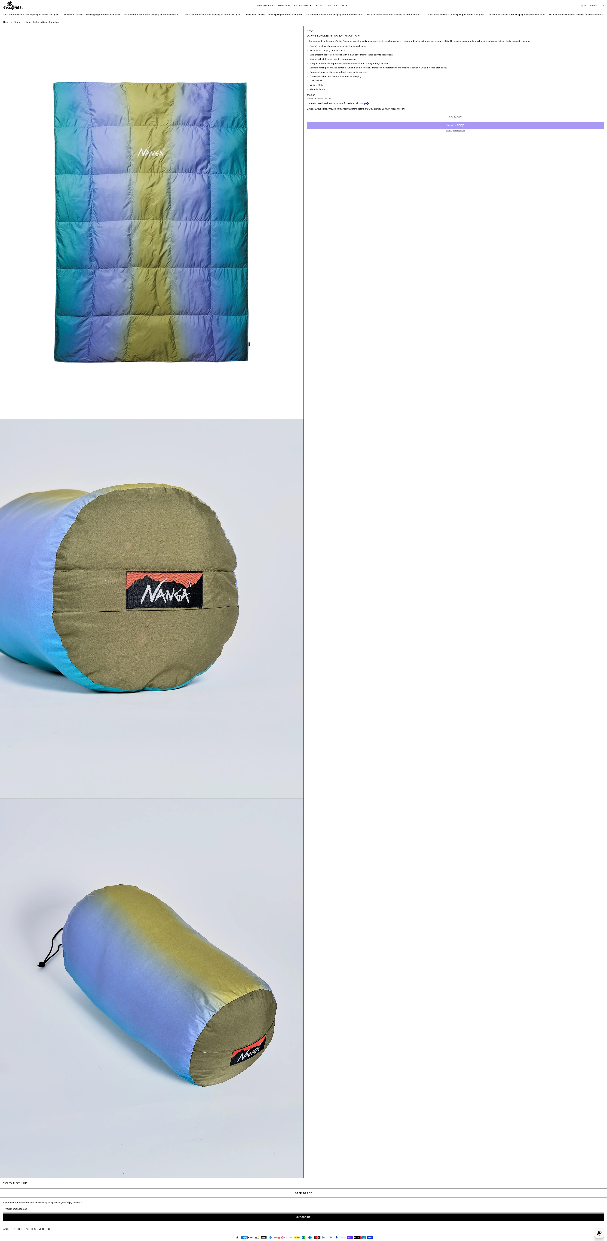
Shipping (310, 98)
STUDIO (18, 1229)
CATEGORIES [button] (301, 5)
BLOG (319, 5)
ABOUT (7, 1229)
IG (48, 1229)
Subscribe (303, 1217)
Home (6, 22)
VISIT (41, 1229)
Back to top (303, 1193)
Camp (17, 22)
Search (593, 5)
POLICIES (30, 1229)
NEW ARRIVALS (265, 5)
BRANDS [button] (282, 5)
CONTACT (332, 5)
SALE (344, 5)
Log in (582, 5)
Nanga (310, 30)
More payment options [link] (455, 131)
